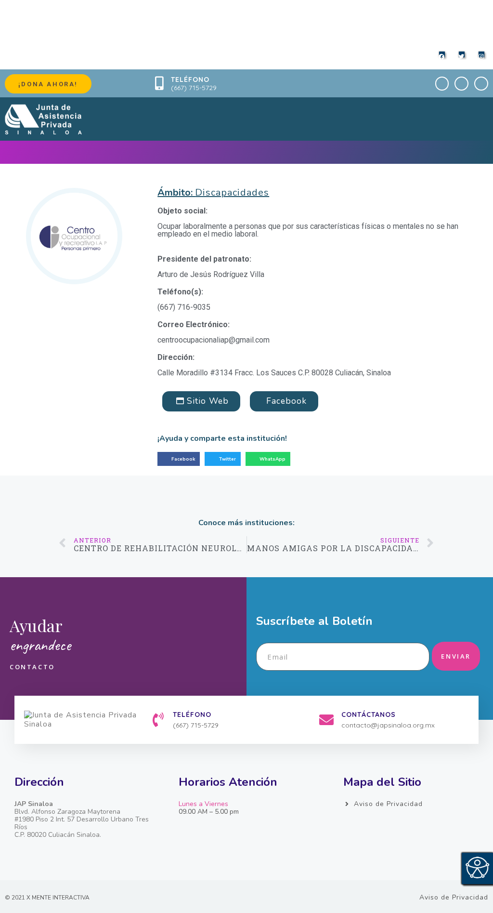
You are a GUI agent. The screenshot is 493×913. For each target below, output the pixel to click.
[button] (178, 459)
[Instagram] (481, 84)
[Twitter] (461, 84)
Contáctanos (368, 714)
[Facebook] (442, 84)
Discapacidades (232, 192)
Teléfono (190, 79)
